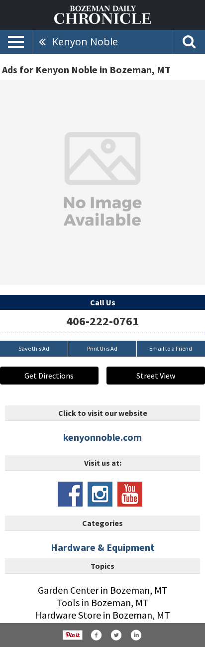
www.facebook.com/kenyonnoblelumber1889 (70, 494)
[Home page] (102, 13)
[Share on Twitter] (115, 635)
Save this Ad (33, 348)
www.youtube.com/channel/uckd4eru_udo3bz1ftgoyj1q (129, 494)
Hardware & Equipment (103, 547)
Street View (155, 376)
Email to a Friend (170, 348)
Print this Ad (102, 348)
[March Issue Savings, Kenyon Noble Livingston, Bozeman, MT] (102, 182)
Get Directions (49, 376)
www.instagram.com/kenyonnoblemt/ (100, 494)
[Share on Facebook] (96, 635)
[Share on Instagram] (135, 635)
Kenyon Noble (85, 41)
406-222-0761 (102, 321)
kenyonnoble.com (102, 437)
